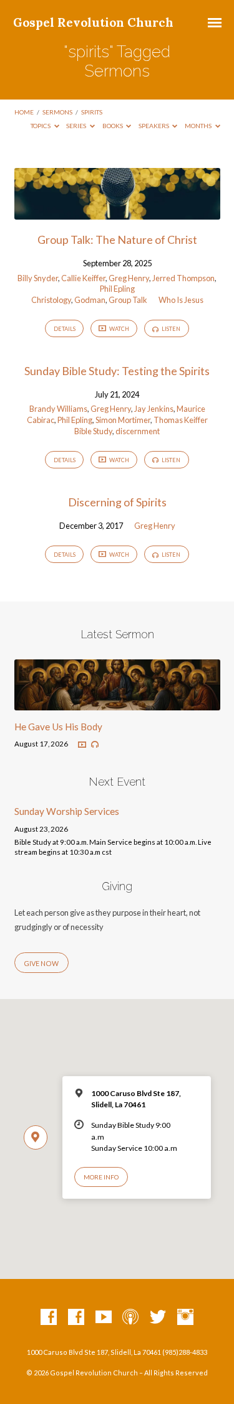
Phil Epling (117, 289)
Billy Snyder (37, 278)
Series (76, 125)
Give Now (41, 963)
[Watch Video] (82, 745)
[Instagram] (185, 1317)
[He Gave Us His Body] (117, 703)
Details (65, 328)
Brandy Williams (58, 409)
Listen (170, 328)
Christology (51, 300)
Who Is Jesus (180, 300)
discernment (137, 431)
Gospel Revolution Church (93, 22)
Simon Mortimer (122, 420)
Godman (89, 300)
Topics (41, 125)
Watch (118, 328)
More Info (101, 1177)
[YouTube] (103, 1317)
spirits (91, 112)
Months (199, 125)
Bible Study (93, 431)
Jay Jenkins (153, 409)
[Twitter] (158, 1317)
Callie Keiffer (83, 278)
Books (113, 125)
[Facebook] (49, 1317)
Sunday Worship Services (66, 811)
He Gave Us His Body (58, 726)
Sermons (57, 112)
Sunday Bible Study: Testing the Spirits (117, 371)
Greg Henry (129, 278)
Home (24, 112)
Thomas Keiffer (181, 420)
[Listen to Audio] (95, 744)
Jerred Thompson (183, 278)
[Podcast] (130, 1317)
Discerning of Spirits (117, 502)
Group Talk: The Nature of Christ (117, 239)
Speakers (154, 125)
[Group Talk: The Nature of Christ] (117, 212)
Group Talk (128, 300)
